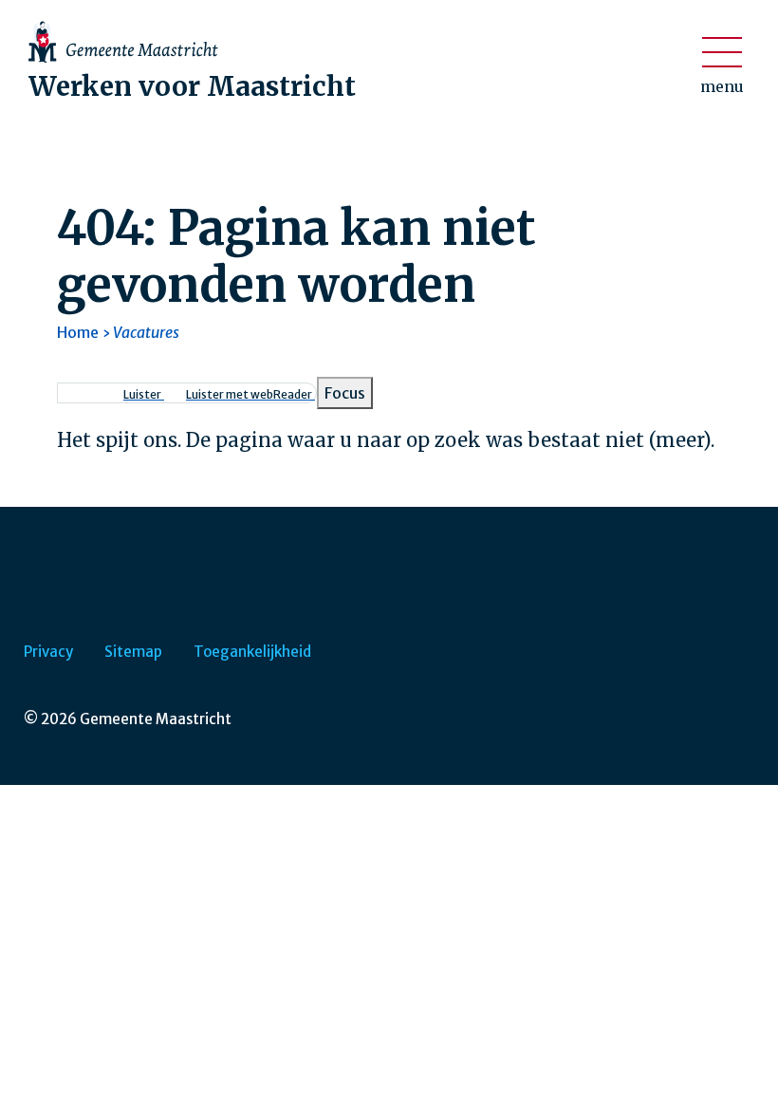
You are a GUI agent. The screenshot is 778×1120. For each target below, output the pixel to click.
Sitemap (133, 652)
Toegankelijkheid (252, 652)
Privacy (48, 652)
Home (78, 332)
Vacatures (146, 332)
